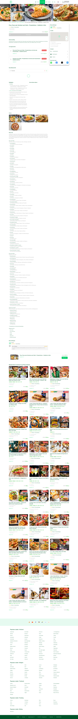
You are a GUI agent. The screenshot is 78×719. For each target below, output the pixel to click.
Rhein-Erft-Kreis (56, 692)
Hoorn (40, 633)
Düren (26, 685)
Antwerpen (12, 666)
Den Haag (11, 659)
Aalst (11, 664)
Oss (39, 648)
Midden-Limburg (41, 640)
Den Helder (26, 631)
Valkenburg (55, 642)
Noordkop (40, 644)
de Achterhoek (12, 651)
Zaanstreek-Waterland (57, 653)
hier (11, 90)
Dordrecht (26, 637)
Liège (40, 666)
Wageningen (55, 648)
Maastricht (40, 639)
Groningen (26, 653)
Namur (40, 674)
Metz (40, 700)
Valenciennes (55, 703)
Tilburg (54, 635)
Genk (25, 664)
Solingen (11, 694)
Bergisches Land (12, 685)
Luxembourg (41, 668)
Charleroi (11, 675)
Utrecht (54, 640)
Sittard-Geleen (55, 633)
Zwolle (54, 659)
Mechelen (40, 670)
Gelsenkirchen (27, 690)
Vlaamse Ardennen (56, 672)
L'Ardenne (26, 677)
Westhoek (55, 677)
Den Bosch (12, 657)
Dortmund (11, 692)
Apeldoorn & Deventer (14, 640)
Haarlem (26, 655)
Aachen (11, 683)
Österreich (12, 711)
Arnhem (11, 642)
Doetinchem (27, 635)
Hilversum (40, 631)
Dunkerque (26, 700)
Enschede (26, 644)
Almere (11, 635)
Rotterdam (41, 657)
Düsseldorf (26, 687)
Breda (11, 650)
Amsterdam (12, 639)
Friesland (26, 648)
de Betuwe (12, 653)
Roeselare (55, 666)
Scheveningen (41, 659)
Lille (25, 705)
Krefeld (40, 685)
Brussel (11, 672)
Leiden (40, 637)
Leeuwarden (41, 635)
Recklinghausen (56, 690)
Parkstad (40, 651)
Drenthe (26, 639)
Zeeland (54, 655)
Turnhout (54, 670)
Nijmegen (40, 642)
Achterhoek (12, 631)
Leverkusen (41, 688)
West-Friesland (56, 651)
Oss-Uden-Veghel (42, 650)
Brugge (11, 670)
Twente (54, 637)
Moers (40, 690)
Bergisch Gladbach (13, 687)
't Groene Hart (27, 651)
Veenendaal (55, 644)
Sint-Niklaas (55, 668)
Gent (25, 666)
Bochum (11, 688)
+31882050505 (58, 716)
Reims (40, 705)
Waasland (55, 674)
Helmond (26, 659)
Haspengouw (27, 670)
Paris (40, 703)
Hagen (26, 692)
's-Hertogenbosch (56, 631)
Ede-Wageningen (27, 640)
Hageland (26, 668)
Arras (11, 702)
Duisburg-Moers (27, 683)
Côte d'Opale (12, 705)
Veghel (54, 646)
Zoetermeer (55, 657)
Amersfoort (12, 637)
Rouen (54, 700)
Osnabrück (55, 688)
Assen (11, 644)
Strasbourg (55, 702)
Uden (54, 639)
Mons (40, 672)
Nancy (40, 702)
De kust (11, 677)
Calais (11, 703)
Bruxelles (11, 674)
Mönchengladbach (56, 683)
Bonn (11, 690)
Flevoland (26, 646)
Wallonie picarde (56, 675)
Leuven (40, 664)
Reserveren (65, 357)
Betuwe (11, 648)
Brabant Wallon (12, 668)
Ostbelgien (55, 664)
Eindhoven (26, 642)
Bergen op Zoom (13, 646)
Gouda (26, 650)
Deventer (26, 633)
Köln (39, 687)
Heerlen (26, 657)
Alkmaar (11, 633)
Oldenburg (55, 687)
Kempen (26, 674)
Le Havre (26, 703)
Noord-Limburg (41, 646)
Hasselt (26, 672)
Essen (25, 688)
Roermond (40, 653)
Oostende (40, 677)
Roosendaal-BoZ (41, 655)
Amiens (11, 700)
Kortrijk (26, 675)
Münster (54, 685)
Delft (11, 655)
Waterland (55, 650)
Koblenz (40, 683)
